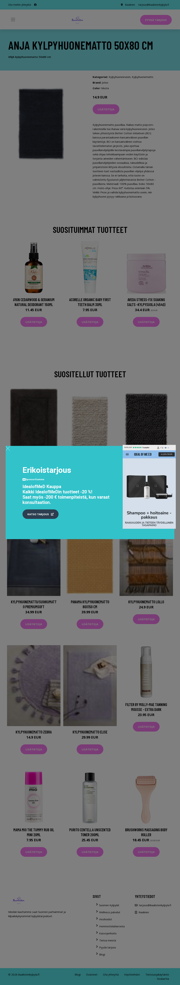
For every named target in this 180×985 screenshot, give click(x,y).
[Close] (8, 448)
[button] (40, 514)
